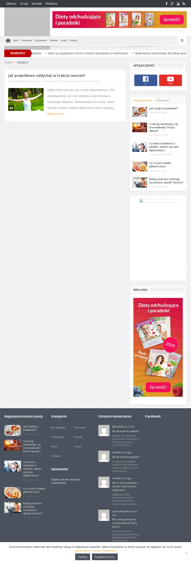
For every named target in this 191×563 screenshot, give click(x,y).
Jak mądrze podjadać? (163, 108)
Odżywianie (41, 40)
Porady (73, 40)
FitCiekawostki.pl (28, 81)
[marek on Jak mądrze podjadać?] (103, 456)
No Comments (93, 81)
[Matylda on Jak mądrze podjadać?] (103, 430)
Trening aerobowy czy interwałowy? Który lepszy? (163, 127)
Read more (55, 113)
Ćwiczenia (26, 40)
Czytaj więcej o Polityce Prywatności (95, 550)
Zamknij (82, 557)
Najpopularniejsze (143, 100)
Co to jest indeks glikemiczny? (160, 164)
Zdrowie (54, 40)
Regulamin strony (105, 557)
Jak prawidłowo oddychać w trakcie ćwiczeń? (46, 75)
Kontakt (37, 3)
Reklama (51, 3)
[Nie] (186, 552)
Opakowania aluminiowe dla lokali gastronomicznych (155, 53)
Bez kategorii (58, 427)
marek (116, 452)
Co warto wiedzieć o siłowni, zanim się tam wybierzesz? (164, 147)
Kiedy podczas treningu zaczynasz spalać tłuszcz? (166, 180)
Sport (16, 40)
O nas (24, 3)
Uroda (64, 40)
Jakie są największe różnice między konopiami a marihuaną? (73, 53)
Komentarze (163, 100)
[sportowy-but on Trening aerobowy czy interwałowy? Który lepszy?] (103, 515)
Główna (11, 3)
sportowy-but (121, 511)
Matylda (117, 426)
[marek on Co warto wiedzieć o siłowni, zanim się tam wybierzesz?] (103, 482)
